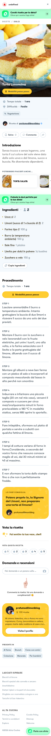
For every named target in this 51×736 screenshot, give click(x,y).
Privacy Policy (8, 715)
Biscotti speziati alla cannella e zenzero (19, 681)
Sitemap (30, 719)
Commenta (31, 135)
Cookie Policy (32, 715)
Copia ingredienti (16, 265)
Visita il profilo (25, 631)
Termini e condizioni (10, 719)
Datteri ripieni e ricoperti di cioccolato (18, 690)
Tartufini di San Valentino (13, 698)
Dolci (17, 21)
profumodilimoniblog (29, 123)
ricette (6, 21)
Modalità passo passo (18, 91)
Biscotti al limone (9, 677)
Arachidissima (8, 686)
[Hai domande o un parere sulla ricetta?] (23, 571)
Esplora (5, 723)
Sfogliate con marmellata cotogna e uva (20, 694)
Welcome (30, 723)
